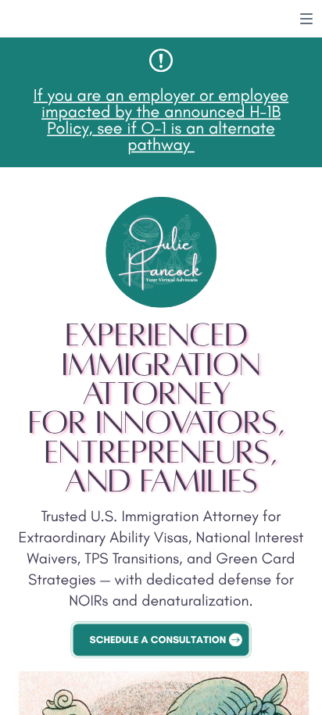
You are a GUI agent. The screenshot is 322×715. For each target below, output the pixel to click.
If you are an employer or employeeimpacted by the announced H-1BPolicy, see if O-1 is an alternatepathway (161, 119)
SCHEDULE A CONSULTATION (158, 639)
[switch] (306, 18)
